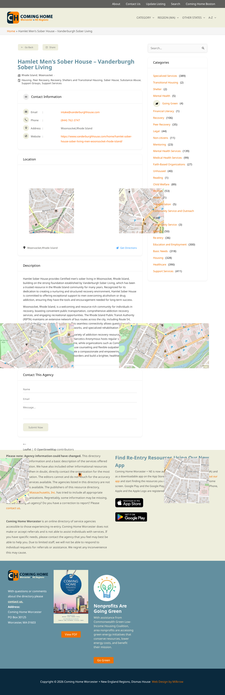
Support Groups (31, 83)
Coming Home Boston (200, 4)
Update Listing (155, 4)
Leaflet (27, 449)
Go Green (103, 660)
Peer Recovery (41, 80)
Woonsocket (46, 75)
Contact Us (133, 4)
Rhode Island (29, 75)
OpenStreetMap (46, 449)
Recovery (56, 80)
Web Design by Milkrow (167, 682)
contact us (13, 508)
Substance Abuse (130, 80)
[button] (152, 17)
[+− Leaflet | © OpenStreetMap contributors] (80, 205)
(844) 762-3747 (70, 120)
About (116, 4)
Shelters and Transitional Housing (82, 80)
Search (175, 4)
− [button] (25, 444)
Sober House (111, 80)
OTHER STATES (192, 18)
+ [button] (24, 444)
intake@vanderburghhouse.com (80, 112)
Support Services (52, 83)
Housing (26, 80)
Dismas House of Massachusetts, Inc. (31, 492)
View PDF (71, 634)
